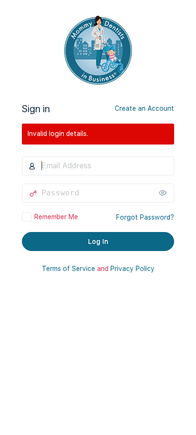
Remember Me (56, 217)
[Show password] (164, 193)
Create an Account (144, 108)
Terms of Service (68, 268)
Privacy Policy (132, 268)
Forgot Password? (145, 217)
